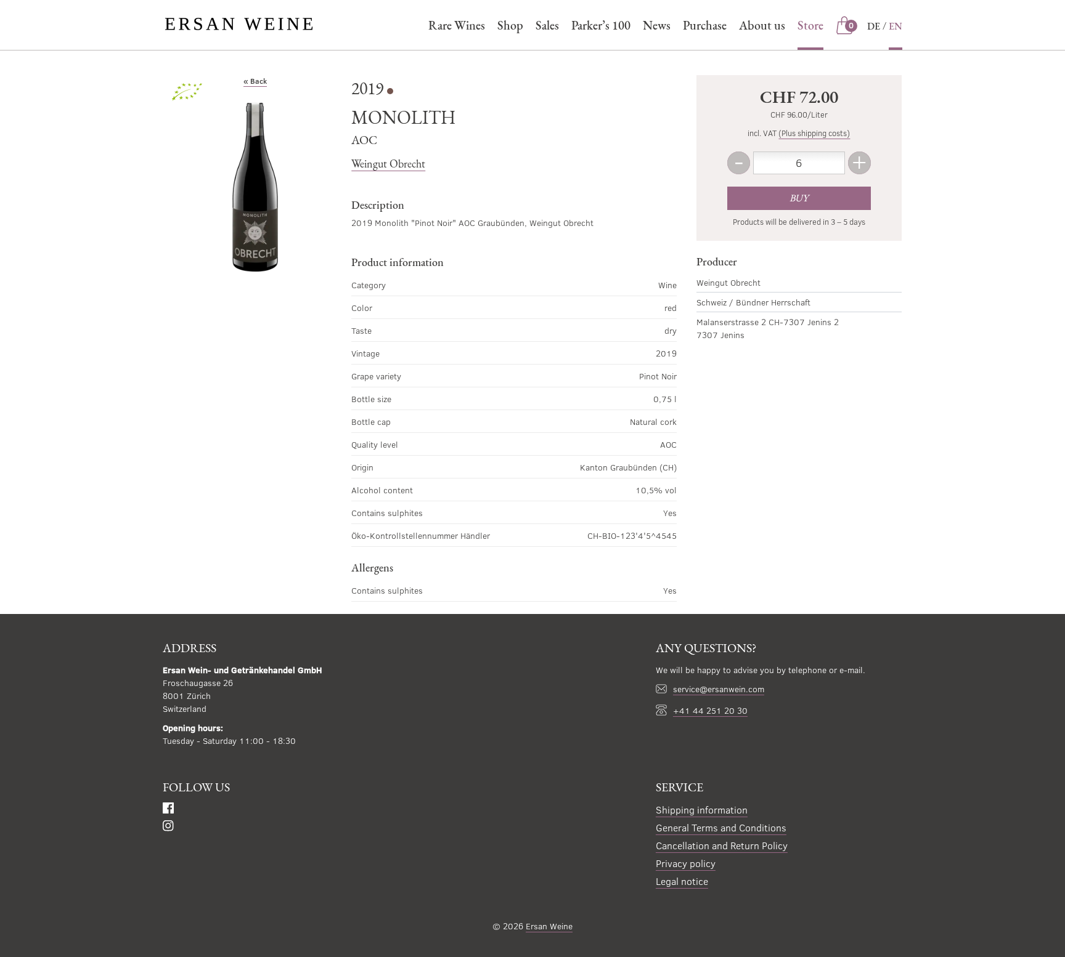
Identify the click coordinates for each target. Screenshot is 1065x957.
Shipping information (702, 809)
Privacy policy (686, 863)
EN (895, 26)
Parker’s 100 (600, 25)
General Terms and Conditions (721, 827)
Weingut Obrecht (388, 163)
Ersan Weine (549, 926)
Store (810, 25)
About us (762, 25)
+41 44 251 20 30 (710, 710)
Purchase (705, 25)
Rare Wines (456, 25)
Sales (547, 25)
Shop (510, 25)
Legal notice (682, 880)
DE (873, 26)
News (657, 25)
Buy (799, 198)
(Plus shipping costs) (814, 133)
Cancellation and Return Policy (722, 845)
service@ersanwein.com (718, 689)
